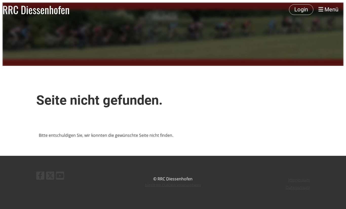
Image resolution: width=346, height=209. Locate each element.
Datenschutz (298, 187)
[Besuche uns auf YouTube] (60, 176)
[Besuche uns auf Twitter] (50, 176)
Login (301, 9)
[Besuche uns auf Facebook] (40, 176)
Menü (330, 9)
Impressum (299, 180)
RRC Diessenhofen (36, 10)
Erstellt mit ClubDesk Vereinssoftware (173, 185)
